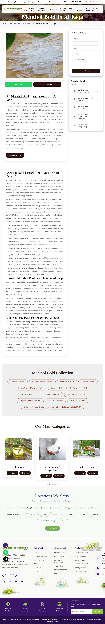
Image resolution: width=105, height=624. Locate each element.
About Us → (9, 574)
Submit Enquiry (86, 71)
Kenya (93, 508)
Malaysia (82, 514)
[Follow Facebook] (4, 581)
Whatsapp (19, 84)
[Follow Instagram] (10, 581)
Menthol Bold (80, 560)
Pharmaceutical (60, 570)
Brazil (57, 508)
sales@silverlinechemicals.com (92, 2)
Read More (53, 528)
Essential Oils (32, 9)
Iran (64, 520)
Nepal (70, 514)
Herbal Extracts (79, 9)
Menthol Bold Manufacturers (18, 205)
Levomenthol (56, 388)
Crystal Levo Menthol (78, 388)
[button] (47, 484)
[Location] (97, 558)
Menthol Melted (88, 382)
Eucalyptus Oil (80, 567)
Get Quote (13, 476)
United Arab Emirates (15, 514)
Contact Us (50, 2)
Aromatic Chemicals (41, 9)
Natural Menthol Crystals (42, 382)
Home (4, 2)
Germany (44, 508)
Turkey (95, 514)
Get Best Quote (15, 155)
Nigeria (33, 514)
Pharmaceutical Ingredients (66, 9)
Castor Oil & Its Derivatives (92, 9)
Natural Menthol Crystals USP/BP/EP (66, 407)
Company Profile (14, 2)
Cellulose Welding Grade (34, 407)
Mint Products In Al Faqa (20, 24)
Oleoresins (54, 9)
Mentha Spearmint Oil (76, 394)
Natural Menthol (81, 556)
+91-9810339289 (72, 2)
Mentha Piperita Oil (51, 394)
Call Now (48, 84)
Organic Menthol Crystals (30, 400)
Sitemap (30, 2)
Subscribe (97, 611)
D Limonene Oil (81, 571)
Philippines (69, 508)
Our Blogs (38, 567)
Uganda (12, 508)
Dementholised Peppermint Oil (30, 388)
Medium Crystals (67, 382)
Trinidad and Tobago (47, 520)
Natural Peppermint (28, 394)
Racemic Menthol (55, 400)
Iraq (44, 514)
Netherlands (57, 514)
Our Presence (39, 2)
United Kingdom (28, 508)
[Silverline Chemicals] (12, 9)
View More (25, 476)
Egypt (82, 508)
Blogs (24, 2)
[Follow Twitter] (16, 581)
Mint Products (23, 9)
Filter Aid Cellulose (77, 400)
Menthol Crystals (17, 382)
